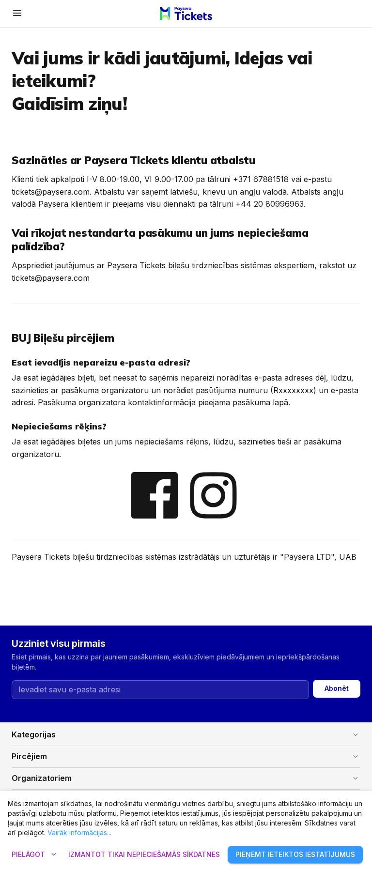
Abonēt (337, 688)
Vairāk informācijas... (79, 832)
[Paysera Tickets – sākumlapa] (186, 13)
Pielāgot (35, 854)
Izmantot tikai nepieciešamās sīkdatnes (144, 854)
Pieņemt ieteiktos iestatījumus (295, 854)
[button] (186, 735)
